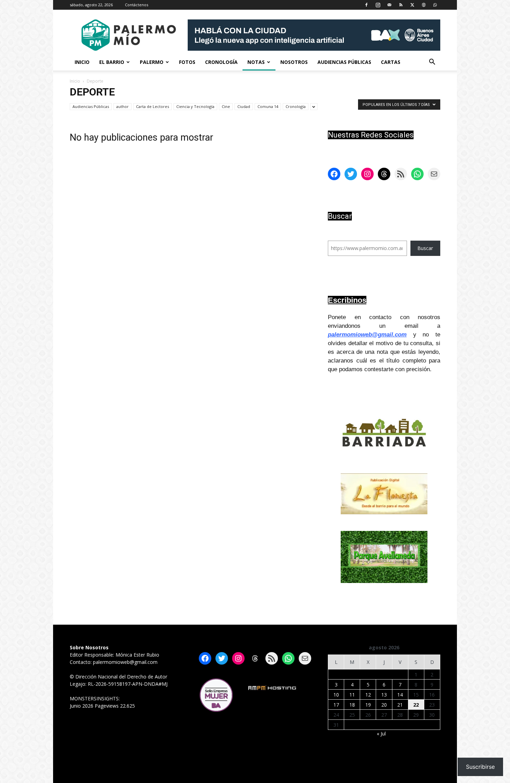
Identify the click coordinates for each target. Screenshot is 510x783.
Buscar (425, 248)
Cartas (390, 62)
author (122, 106)
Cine (226, 106)
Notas (256, 62)
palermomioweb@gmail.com (367, 334)
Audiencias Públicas (344, 62)
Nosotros (294, 62)
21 (400, 704)
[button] (432, 62)
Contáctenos (136, 4)
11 (352, 694)
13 (384, 694)
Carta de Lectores (152, 106)
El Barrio (111, 62)
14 (400, 694)
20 (384, 704)
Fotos (187, 62)
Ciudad (243, 106)
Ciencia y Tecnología (195, 106)
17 (336, 704)
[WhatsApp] (435, 5)
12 (368, 694)
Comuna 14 (267, 106)
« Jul (381, 733)
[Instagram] (378, 5)
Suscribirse (480, 766)
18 (352, 704)
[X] (412, 5)
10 (336, 694)
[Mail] (389, 5)
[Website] (423, 5)
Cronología (221, 62)
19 (368, 704)
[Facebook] (366, 5)
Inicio (82, 62)
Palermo (151, 62)
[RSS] (401, 5)
